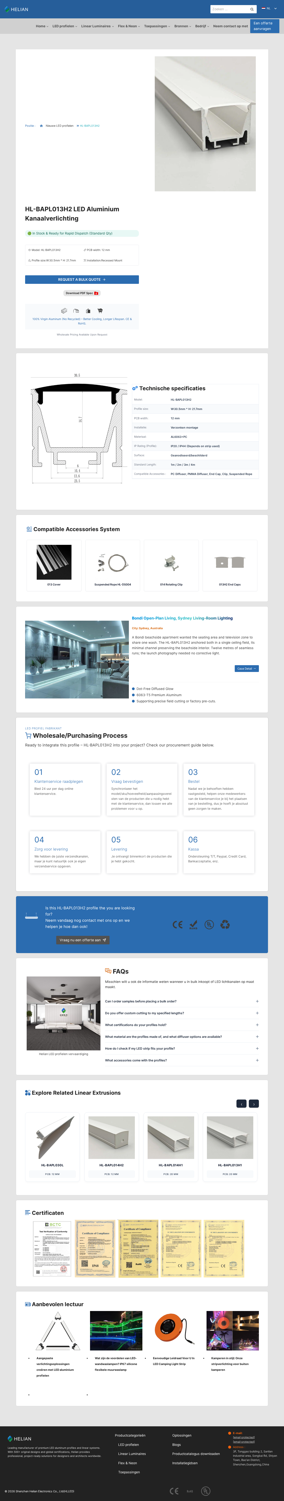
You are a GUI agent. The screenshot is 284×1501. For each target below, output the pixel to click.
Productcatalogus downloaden (196, 1454)
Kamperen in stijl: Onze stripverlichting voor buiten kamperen (230, 1363)
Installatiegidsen (185, 1463)
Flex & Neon (127, 1463)
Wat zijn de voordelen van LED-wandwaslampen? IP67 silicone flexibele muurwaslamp (116, 1363)
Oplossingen (181, 1436)
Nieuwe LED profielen (59, 125)
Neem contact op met (230, 26)
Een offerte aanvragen (263, 26)
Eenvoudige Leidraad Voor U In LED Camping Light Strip (174, 1361)
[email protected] (244, 1437)
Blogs (176, 1445)
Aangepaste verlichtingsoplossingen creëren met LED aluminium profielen (55, 1366)
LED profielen (128, 1445)
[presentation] (58, 1330)
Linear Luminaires (132, 1454)
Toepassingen (129, 1472)
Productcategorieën (130, 1436)
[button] (52, 1249)
